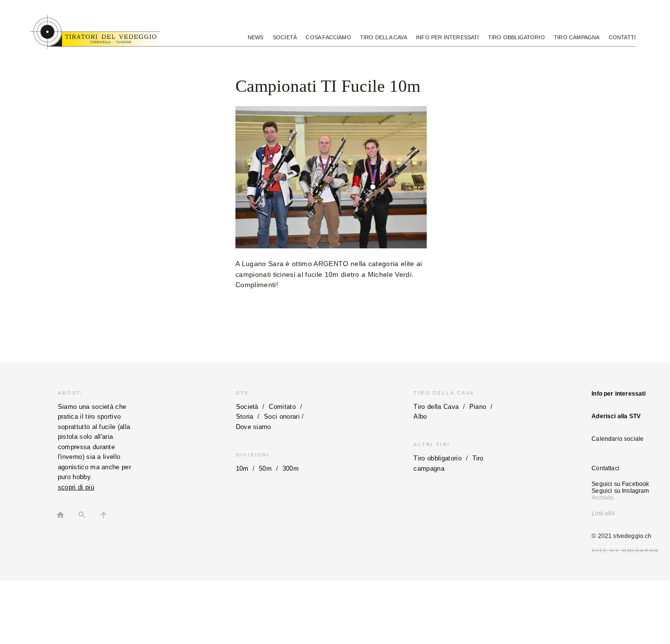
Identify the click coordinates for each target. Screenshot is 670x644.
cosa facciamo (328, 37)
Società (247, 406)
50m (265, 468)
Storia (245, 416)
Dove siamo (253, 426)
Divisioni (253, 454)
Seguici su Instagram (620, 490)
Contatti (622, 37)
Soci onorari (282, 416)
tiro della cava (383, 37)
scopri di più (76, 487)
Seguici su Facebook (620, 484)
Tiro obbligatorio (516, 37)
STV (242, 393)
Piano (478, 406)
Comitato (282, 406)
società (285, 37)
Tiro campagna (576, 37)
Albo (420, 416)
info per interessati (447, 37)
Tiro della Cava (443, 393)
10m (242, 468)
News (256, 37)
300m (291, 468)
